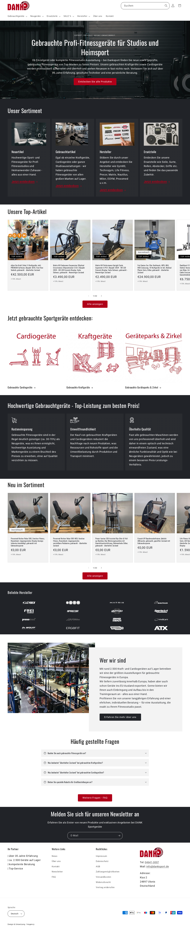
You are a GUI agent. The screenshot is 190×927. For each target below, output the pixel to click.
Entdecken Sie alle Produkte (95, 81)
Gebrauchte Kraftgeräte (78, 387)
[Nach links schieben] (89, 296)
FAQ (54, 877)
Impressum (101, 856)
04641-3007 (152, 862)
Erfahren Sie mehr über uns (120, 717)
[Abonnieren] (119, 835)
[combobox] (145, 5)
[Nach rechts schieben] (101, 296)
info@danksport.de (157, 866)
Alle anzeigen (95, 304)
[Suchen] (166, 5)
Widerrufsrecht (103, 882)
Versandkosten (103, 877)
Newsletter (57, 871)
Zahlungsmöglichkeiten (107, 871)
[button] (17, 16)
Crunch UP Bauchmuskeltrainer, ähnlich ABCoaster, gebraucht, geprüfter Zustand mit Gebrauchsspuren (154, 540)
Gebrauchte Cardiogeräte (20, 387)
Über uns (56, 861)
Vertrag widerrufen (105, 887)
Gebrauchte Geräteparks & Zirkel (141, 387)
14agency (30, 924)
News (54, 856)
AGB (98, 866)
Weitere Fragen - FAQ (95, 797)
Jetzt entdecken (23, 181)
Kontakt (56, 866)
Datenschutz (102, 861)
